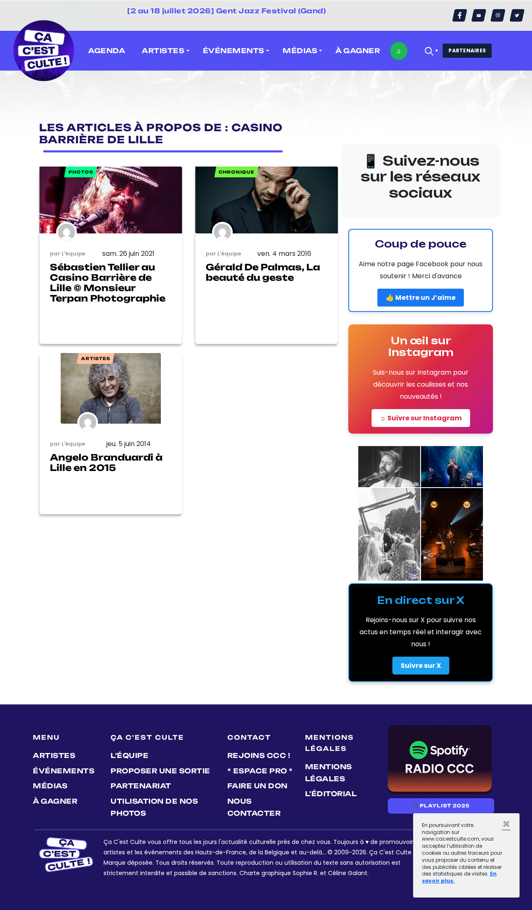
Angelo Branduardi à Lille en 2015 (106, 462)
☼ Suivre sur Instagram (421, 418)
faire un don (257, 786)
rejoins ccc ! (259, 755)
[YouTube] (478, 15)
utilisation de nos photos (154, 807)
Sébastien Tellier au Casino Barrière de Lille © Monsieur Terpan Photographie (107, 283)
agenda (106, 51)
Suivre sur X (421, 665)
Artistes (54, 755)
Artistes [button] (163, 51)
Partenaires (467, 50)
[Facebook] (459, 15)
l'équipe (129, 755)
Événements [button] (233, 51)
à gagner (357, 51)
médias (50, 786)
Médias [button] (300, 51)
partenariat (141, 786)
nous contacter (254, 807)
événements (63, 771)
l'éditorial (331, 794)
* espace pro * (260, 771)
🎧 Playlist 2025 (441, 806)
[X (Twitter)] (517, 15)
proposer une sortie (160, 771)
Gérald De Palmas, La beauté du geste (263, 272)
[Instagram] (497, 15)
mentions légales (328, 773)
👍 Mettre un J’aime (421, 297)
